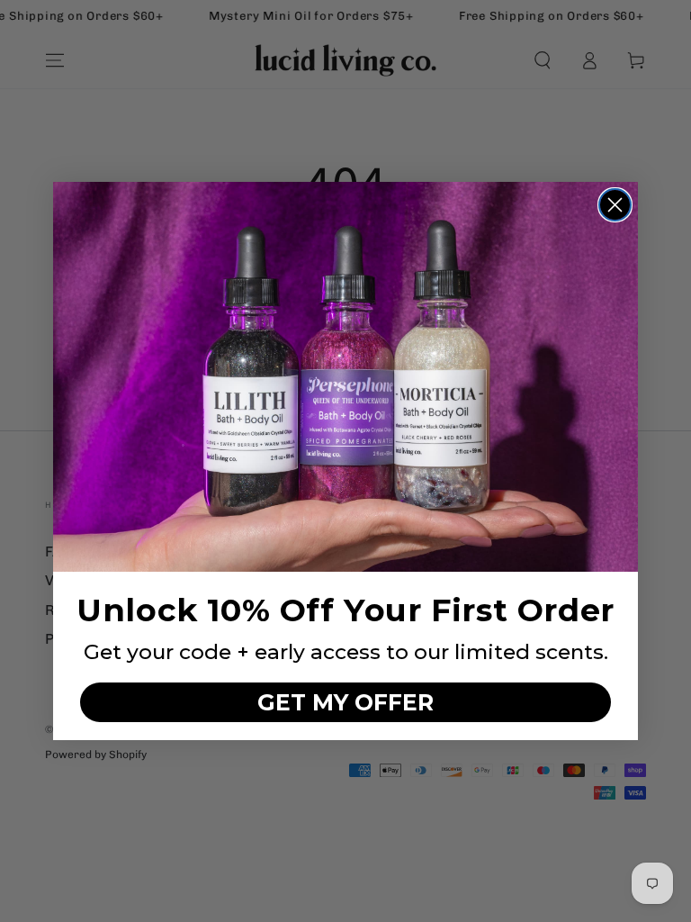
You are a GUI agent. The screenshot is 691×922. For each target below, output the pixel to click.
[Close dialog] (615, 205)
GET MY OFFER (345, 702)
